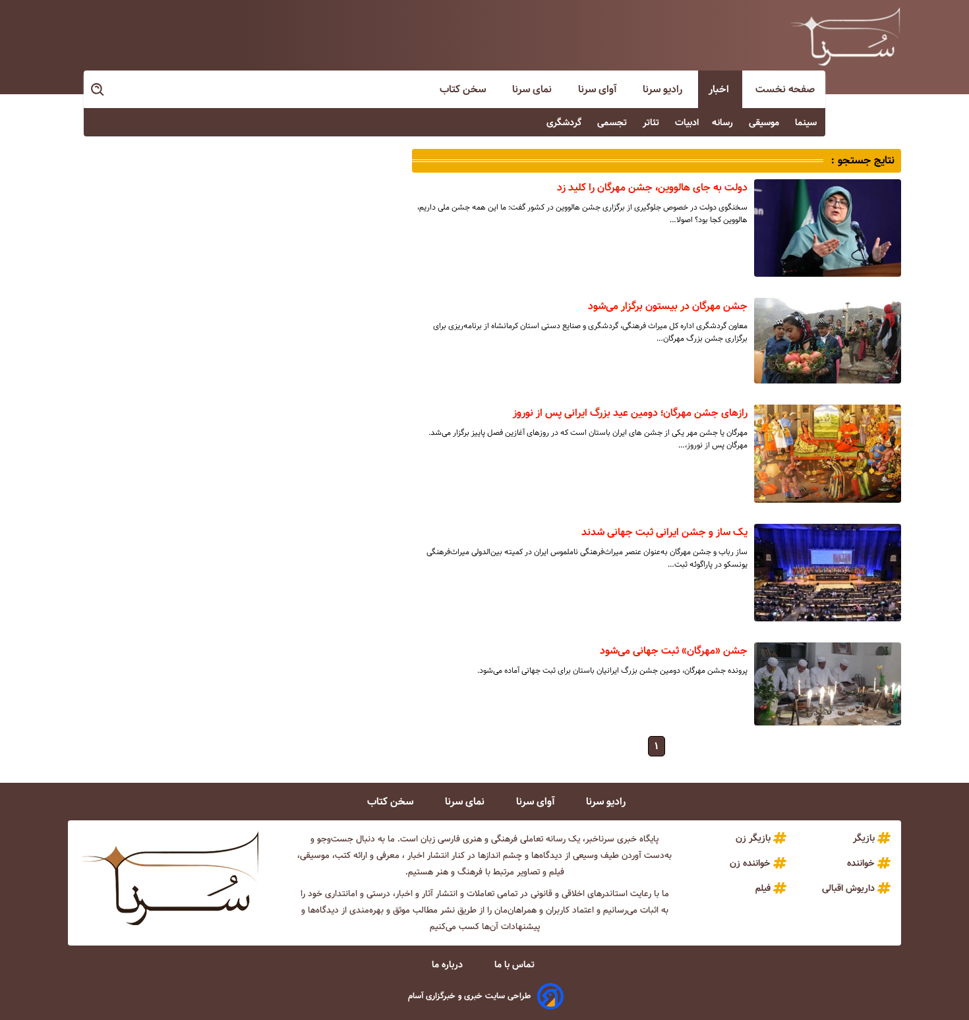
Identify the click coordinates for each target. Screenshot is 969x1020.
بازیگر (864, 838)
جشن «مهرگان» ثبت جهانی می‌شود (674, 650)
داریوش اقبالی (848, 888)
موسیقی (765, 122)
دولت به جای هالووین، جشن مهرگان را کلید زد (652, 187)
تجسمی (613, 122)
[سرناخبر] (845, 36)
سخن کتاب (464, 89)
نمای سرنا (533, 89)
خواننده (861, 863)
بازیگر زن (753, 838)
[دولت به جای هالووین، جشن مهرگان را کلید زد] (827, 228)
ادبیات (687, 122)
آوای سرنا (598, 89)
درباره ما (448, 964)
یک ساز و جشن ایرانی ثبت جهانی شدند (664, 532)
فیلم (763, 888)
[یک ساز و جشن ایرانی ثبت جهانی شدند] (827, 572)
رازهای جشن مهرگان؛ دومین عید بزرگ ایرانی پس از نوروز (630, 413)
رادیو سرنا (664, 89)
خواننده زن (750, 863)
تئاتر (652, 122)
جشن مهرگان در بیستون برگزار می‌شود (668, 306)
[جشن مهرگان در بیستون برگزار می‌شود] (827, 340)
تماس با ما (515, 964)
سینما (807, 122)
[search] (98, 90)
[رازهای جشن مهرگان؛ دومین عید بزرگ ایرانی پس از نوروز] (827, 453)
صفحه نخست (785, 89)
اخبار (720, 89)
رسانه (724, 122)
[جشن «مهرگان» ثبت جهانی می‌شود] (827, 683)
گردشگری (565, 122)
